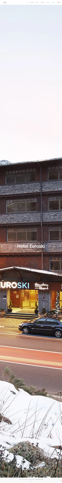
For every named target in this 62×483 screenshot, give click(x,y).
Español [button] (59, 2)
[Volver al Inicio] (5, 2)
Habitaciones (32, 2)
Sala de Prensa (42, 2)
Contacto (48, 2)
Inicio (27, 2)
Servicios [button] (36, 2)
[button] (2, 246)
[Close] (60, 480)
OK (31, 481)
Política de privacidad (40, 479)
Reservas (53, 2)
